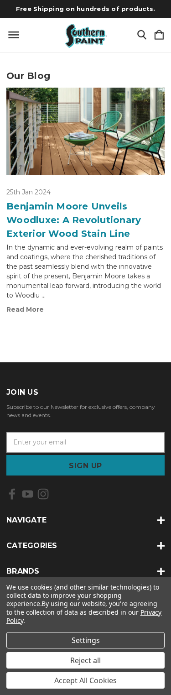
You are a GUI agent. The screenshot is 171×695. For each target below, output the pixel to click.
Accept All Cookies (85, 680)
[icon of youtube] (27, 494)
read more (25, 309)
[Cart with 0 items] (159, 35)
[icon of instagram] (43, 494)
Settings (86, 640)
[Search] (142, 35)
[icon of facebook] (12, 494)
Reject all (85, 660)
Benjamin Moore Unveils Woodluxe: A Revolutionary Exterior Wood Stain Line (73, 220)
